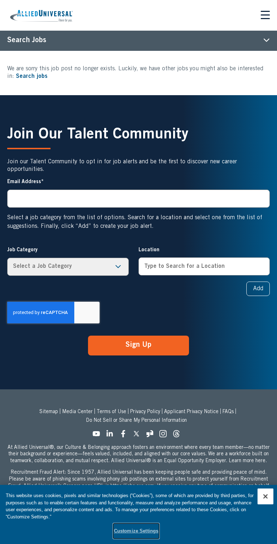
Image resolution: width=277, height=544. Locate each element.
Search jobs (32, 76)
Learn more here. (248, 461)
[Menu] (265, 16)
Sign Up (138, 345)
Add (258, 289)
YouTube (98, 436)
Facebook (125, 436)
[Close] (265, 496)
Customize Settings (136, 531)
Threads (178, 436)
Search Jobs (26, 40)
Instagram (165, 436)
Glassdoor (152, 436)
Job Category (22, 250)
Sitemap (48, 412)
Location (148, 250)
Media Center (77, 412)
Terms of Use (111, 412)
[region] (138, 514)
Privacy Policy (145, 412)
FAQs (228, 412)
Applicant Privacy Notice (191, 412)
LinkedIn (112, 436)
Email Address (24, 182)
